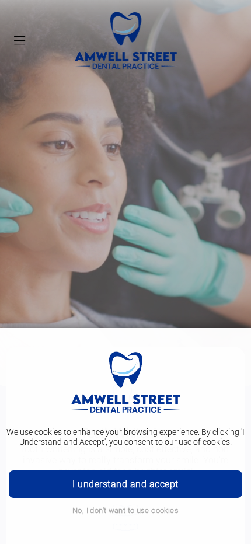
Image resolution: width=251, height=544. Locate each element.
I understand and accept (125, 484)
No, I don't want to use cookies (125, 510)
